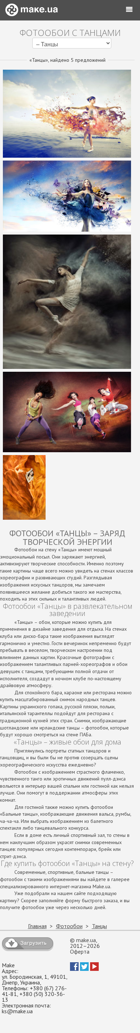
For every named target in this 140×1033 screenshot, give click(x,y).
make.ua (86, 940)
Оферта (79, 951)
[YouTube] (94, 968)
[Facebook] (74, 968)
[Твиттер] (84, 968)
